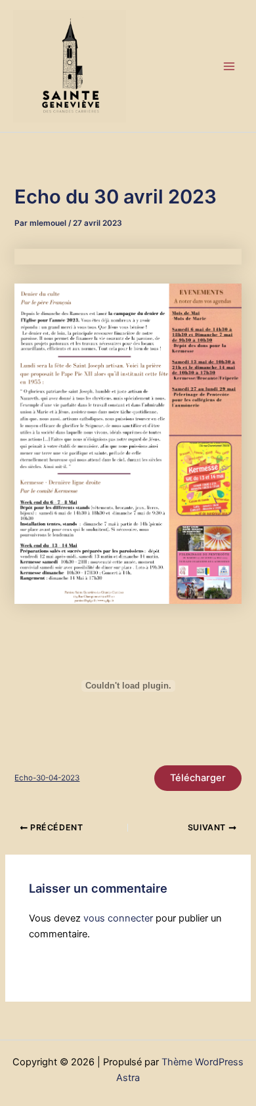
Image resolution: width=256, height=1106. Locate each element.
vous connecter (118, 918)
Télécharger (198, 778)
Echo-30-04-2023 (46, 777)
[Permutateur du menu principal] (229, 66)
